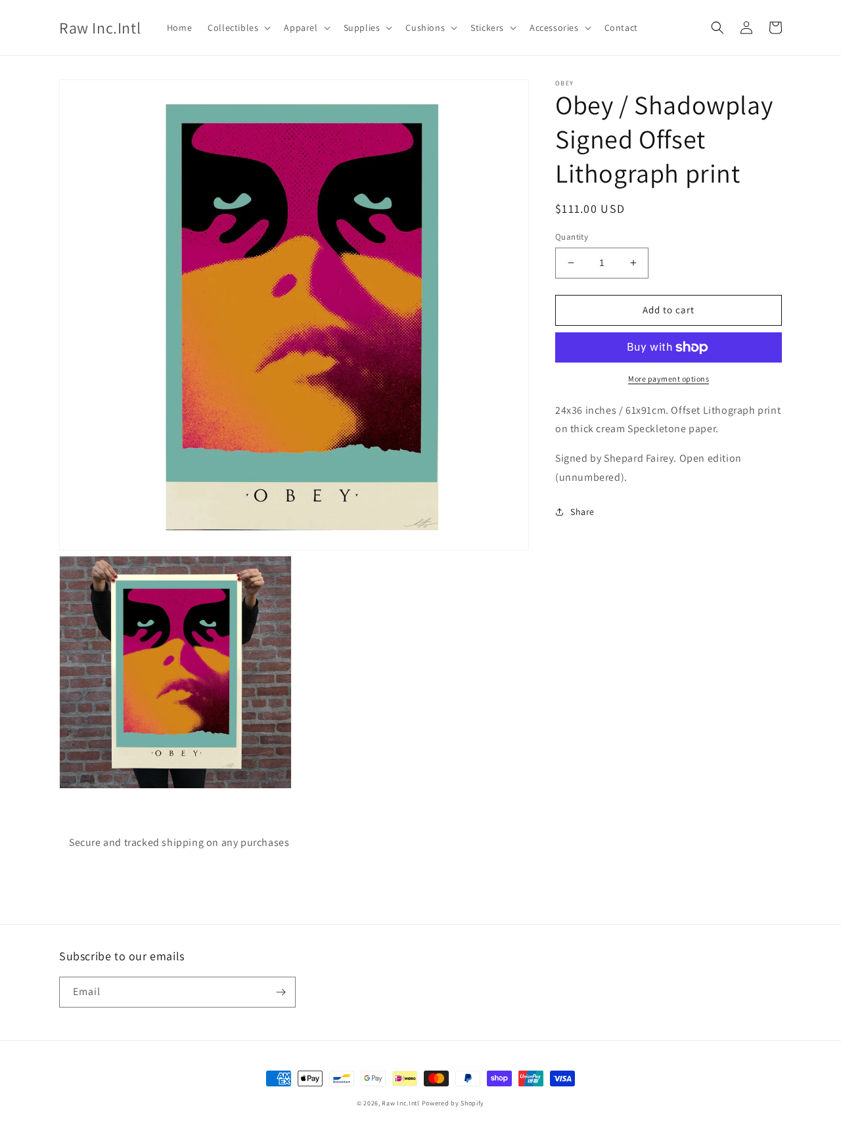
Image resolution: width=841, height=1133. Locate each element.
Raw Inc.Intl (400, 1103)
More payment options (668, 379)
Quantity (571, 236)
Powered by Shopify (453, 1103)
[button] (238, 27)
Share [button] (582, 512)
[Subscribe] (280, 992)
